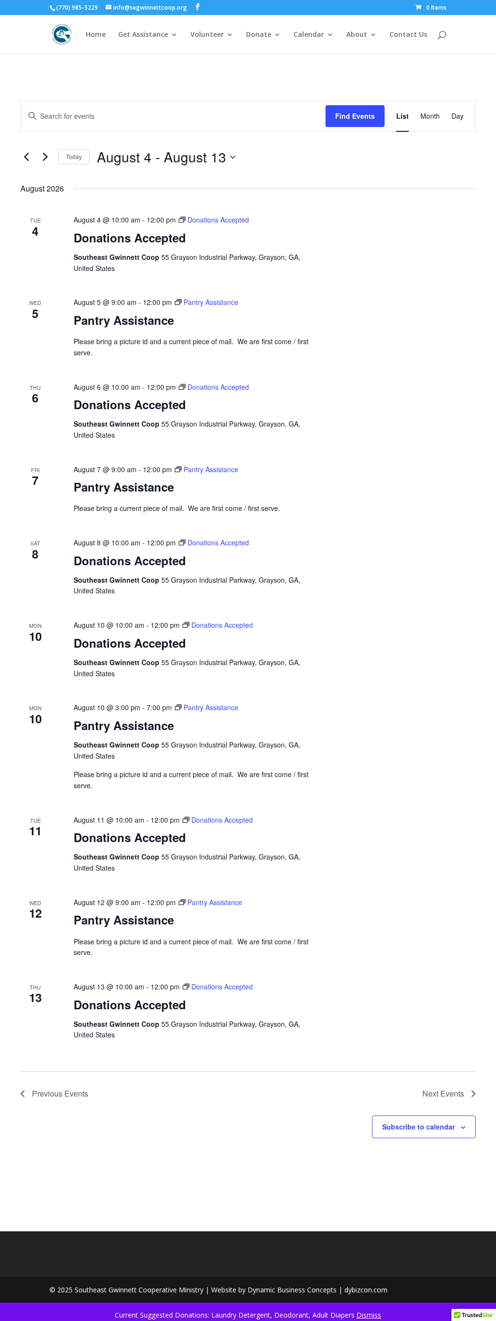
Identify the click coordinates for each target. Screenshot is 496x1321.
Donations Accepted (130, 237)
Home (96, 35)
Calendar (309, 35)
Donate (258, 35)
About (356, 35)
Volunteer (207, 35)
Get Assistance (143, 35)
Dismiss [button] (368, 1315)
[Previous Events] (26, 157)
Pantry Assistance (124, 320)
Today (74, 156)
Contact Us (408, 35)
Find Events (355, 116)
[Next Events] (45, 157)
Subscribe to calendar (418, 1126)
